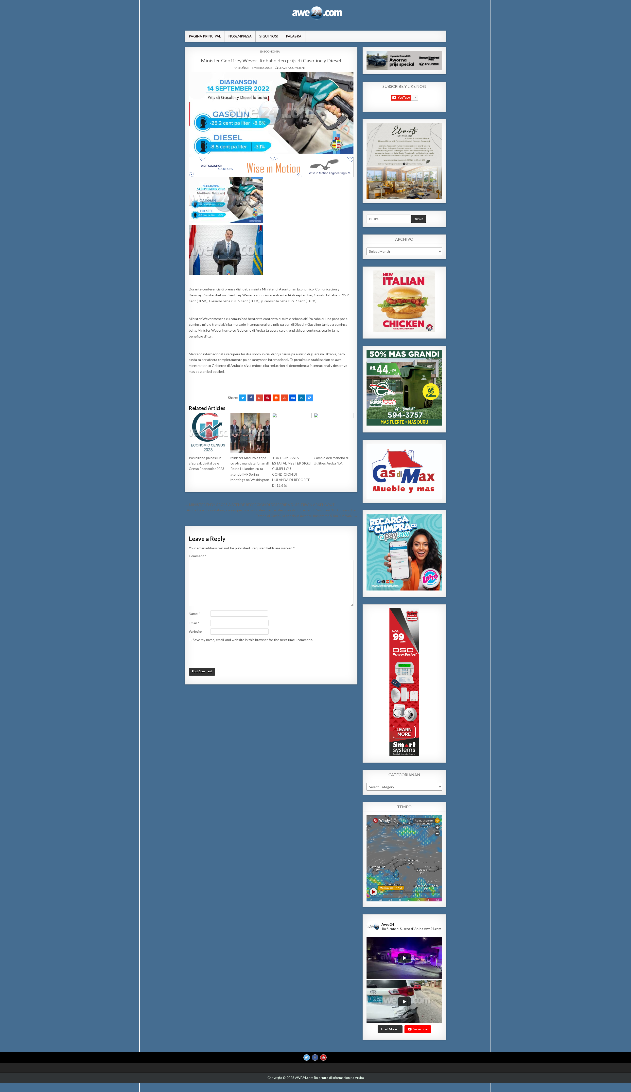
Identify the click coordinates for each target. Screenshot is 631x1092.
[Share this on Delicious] (309, 397)
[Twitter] (306, 1057)
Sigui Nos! (268, 36)
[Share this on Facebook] (250, 397)
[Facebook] (315, 1057)
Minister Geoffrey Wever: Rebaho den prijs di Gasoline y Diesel (271, 60)
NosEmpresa (240, 36)
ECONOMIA (271, 51)
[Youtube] (323, 1057)
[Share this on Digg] (292, 397)
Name (194, 613)
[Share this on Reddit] (276, 397)
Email (194, 623)
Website (195, 631)
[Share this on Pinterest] (267, 397)
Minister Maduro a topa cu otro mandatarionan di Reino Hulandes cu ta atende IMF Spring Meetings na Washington (249, 469)
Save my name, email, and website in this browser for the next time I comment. (253, 640)
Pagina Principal (205, 36)
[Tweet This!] (242, 397)
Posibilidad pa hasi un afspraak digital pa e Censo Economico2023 (206, 463)
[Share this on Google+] (259, 397)
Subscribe (420, 1029)
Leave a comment (292, 68)
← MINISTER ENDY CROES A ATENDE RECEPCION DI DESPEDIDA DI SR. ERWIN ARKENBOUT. (260, 504)
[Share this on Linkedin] (301, 397)
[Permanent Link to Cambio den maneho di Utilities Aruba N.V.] (333, 432)
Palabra (293, 36)
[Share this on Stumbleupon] (284, 397)
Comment (198, 556)
